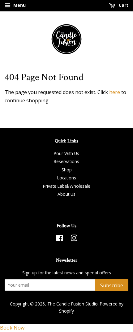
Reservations (66, 161)
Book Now (12, 327)
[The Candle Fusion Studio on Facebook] (59, 239)
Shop (67, 170)
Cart (123, 5)
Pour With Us (66, 153)
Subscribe (111, 285)
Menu (19, 5)
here (114, 92)
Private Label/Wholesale (66, 186)
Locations (66, 178)
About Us (66, 194)
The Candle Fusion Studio (72, 304)
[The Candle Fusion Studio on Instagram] (74, 239)
